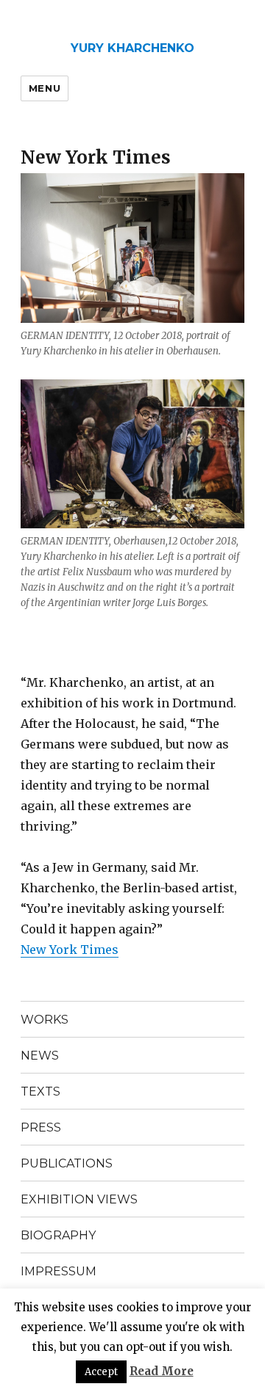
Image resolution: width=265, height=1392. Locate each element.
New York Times (70, 949)
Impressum (58, 1271)
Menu (44, 88)
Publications (67, 1163)
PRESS (41, 1127)
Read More (162, 1371)
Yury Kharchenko (132, 48)
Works (44, 1020)
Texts (40, 1091)
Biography (58, 1235)
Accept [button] (101, 1372)
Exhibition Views (79, 1199)
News (40, 1056)
